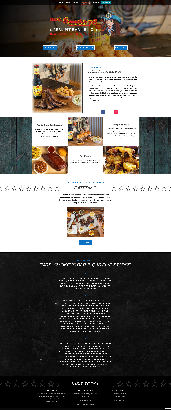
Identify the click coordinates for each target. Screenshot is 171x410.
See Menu (85, 242)
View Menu (50, 48)
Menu (61, 3)
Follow (109, 112)
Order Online (106, 3)
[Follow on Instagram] (116, 112)
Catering (68, 3)
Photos (76, 3)
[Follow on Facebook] (103, 112)
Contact (96, 3)
